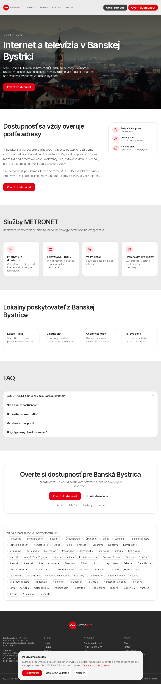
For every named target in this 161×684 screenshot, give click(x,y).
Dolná (57, 544)
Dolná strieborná (65, 569)
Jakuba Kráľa (33, 575)
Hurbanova (97, 544)
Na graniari (58, 581)
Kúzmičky (79, 575)
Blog (126, 643)
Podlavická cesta (111, 557)
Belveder (128, 563)
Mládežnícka (41, 581)
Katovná (118, 551)
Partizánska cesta (88, 557)
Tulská (84, 563)
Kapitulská (103, 551)
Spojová (13, 563)
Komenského (130, 544)
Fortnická (99, 569)
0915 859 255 (115, 7)
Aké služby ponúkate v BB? (22, 414)
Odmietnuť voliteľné (57, 672)
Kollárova (113, 544)
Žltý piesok (91, 538)
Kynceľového (96, 575)
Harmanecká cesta (139, 538)
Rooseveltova (98, 587)
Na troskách (76, 581)
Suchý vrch (129, 587)
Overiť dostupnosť (143, 7)
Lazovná (13, 557)
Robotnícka (79, 587)
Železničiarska (73, 538)
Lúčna (133, 575)
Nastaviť (80, 672)
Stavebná (28, 563)
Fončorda (45, 594)
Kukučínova (15, 551)
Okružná (24, 587)
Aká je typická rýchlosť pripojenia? (27, 432)
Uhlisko (96, 563)
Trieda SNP (55, 538)
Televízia (43, 7)
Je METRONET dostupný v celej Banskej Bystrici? (36, 395)
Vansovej (145, 587)
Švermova (70, 563)
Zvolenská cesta (35, 538)
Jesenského (68, 551)
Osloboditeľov (41, 587)
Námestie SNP (41, 544)
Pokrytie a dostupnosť (93, 643)
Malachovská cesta (19, 581)
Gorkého (114, 569)
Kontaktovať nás (97, 496)
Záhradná (119, 538)
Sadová (130, 557)
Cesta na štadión (42, 569)
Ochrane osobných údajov (96, 665)
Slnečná (143, 557)
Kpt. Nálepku (134, 551)
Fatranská (84, 569)
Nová (12, 587)
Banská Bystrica (130, 650)
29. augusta (28, 594)
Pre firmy (56, 7)
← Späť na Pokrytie (13, 35)
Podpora (87, 650)
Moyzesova (50, 551)
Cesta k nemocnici (18, 569)
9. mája (13, 594)
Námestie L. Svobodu (115, 581)
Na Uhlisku (93, 581)
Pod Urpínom (61, 587)
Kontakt (70, 7)
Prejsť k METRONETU (93, 647)
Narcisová (137, 581)
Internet (30, 7)
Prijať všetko (32, 672)
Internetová (15, 575)
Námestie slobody (18, 544)
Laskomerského (116, 575)
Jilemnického (86, 551)
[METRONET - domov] (12, 7)
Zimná (106, 538)
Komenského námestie (57, 575)
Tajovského (15, 538)
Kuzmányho (33, 551)
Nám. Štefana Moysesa (35, 557)
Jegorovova (112, 563)
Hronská (81, 544)
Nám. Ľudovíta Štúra (63, 557)
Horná (69, 544)
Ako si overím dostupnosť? (22, 405)
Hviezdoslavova (132, 569)
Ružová (114, 587)
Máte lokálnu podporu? (20, 423)
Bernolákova (144, 563)
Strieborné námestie (49, 563)
